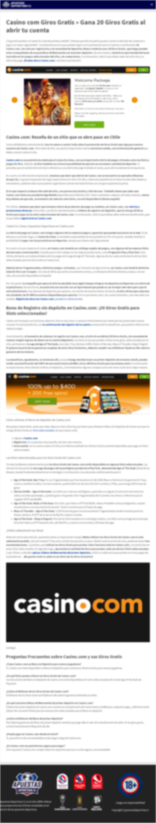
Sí (115, 23)
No (106, 23)
